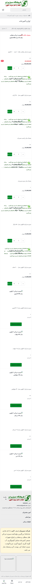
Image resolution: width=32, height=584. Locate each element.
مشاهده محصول (16, 324)
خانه (29, 15)
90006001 (25, 503)
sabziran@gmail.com (22, 505)
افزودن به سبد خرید (9, 68)
